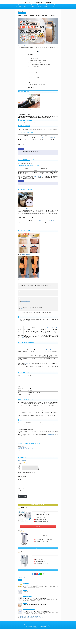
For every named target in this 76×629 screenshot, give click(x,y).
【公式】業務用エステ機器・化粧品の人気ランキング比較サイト (38, 2)
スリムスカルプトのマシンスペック (33, 77)
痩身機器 (20, 577)
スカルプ (46, 4)
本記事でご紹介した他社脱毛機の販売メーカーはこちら (36, 84)
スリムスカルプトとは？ (31, 54)
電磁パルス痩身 (23, 577)
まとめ (28, 82)
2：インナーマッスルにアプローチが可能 (34, 62)
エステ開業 (39, 6)
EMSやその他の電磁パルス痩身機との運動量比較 (38, 60)
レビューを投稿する (22, 496)
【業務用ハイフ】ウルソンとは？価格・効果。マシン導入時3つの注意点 (34, 604)
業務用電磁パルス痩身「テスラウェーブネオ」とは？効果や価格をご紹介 (34, 598)
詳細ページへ (38, 548)
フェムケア (53, 4)
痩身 (18, 4)
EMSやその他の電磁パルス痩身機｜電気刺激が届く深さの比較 (40, 64)
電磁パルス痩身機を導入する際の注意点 (33, 79)
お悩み (53, 6)
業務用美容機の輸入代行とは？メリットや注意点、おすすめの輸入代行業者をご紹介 (36, 611)
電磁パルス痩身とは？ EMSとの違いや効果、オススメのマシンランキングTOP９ (32, 617)
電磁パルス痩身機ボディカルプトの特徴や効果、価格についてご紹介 (30, 616)
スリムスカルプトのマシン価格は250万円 (34, 72)
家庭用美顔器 (32, 6)
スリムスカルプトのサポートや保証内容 (33, 74)
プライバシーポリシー (43, 622)
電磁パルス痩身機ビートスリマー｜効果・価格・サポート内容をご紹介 (34, 585)
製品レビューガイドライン (22, 460)
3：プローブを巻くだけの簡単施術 (33, 66)
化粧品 (25, 6)
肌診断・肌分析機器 (18, 6)
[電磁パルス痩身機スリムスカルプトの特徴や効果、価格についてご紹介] (39, 574)
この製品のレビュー (30, 87)
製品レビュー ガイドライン (36, 622)
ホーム (31, 622)
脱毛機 (32, 4)
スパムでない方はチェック (24, 494)
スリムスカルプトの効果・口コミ (32, 69)
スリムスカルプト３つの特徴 (32, 56)
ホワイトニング (39, 4)
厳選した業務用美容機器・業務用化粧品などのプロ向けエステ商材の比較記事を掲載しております (38, 626)
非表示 (39, 51)
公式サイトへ (38, 526)
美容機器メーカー (46, 6)
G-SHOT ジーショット (26, 591)
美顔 (25, 4)
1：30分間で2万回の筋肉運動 (33, 58)
